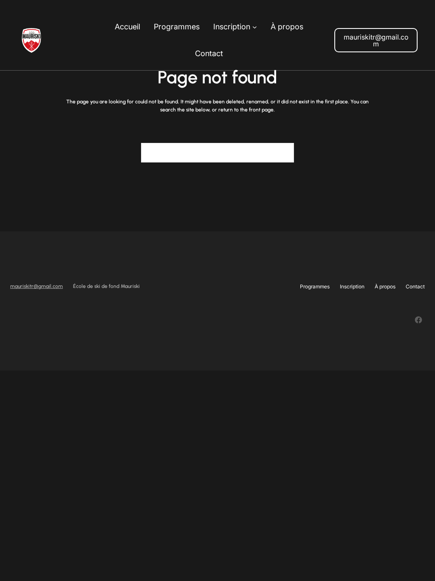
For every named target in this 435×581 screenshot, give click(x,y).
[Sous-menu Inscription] (254, 27)
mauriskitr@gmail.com (376, 40)
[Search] (282, 152)
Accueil (127, 26)
